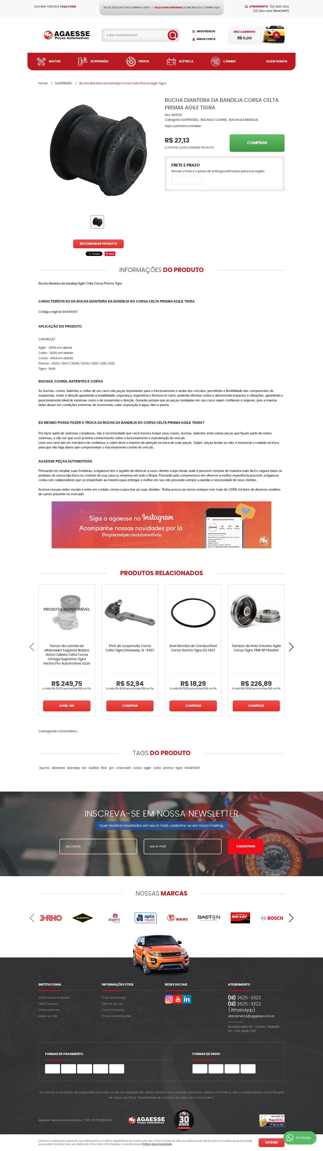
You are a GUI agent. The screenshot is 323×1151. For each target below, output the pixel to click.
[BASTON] (208, 918)
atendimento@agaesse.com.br (251, 1016)
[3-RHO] (51, 918)
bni (84, 768)
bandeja (73, 768)
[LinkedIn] (186, 999)
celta (157, 768)
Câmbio (229, 61)
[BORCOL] (240, 918)
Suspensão (100, 61)
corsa (137, 768)
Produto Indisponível (67, 613)
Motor (54, 61)
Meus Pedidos (206, 31)
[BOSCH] (272, 918)
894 (104, 768)
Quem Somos (276, 61)
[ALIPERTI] (114, 918)
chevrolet (123, 768)
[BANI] (177, 918)
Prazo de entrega (114, 997)
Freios (143, 61)
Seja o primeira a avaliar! (183, 126)
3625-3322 (279, 6)
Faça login (68, 6)
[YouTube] (178, 999)
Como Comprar (113, 1010)
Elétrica (186, 61)
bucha (44, 768)
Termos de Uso (112, 1003)
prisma (168, 768)
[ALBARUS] (82, 918)
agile (147, 768)
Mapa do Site (47, 1016)
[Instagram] (169, 999)
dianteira (58, 768)
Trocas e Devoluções (116, 1016)
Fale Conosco (48, 1003)
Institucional (50, 984)
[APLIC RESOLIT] (145, 918)
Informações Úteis (117, 984)
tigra (179, 768)
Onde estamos (48, 1010)
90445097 (192, 768)
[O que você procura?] (172, 35)
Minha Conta (206, 39)
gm (111, 768)
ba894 (94, 768)
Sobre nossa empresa (54, 997)
